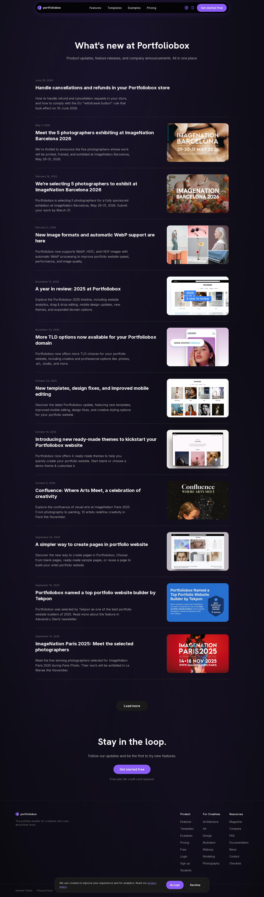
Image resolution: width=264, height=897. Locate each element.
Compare (235, 828)
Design (207, 835)
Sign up (185, 863)
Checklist (235, 863)
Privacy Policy (45, 890)
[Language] (186, 8)
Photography (211, 863)
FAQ (232, 835)
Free (183, 849)
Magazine (235, 821)
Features (95, 7)
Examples (134, 7)
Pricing (151, 7)
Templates (114, 7)
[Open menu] (193, 8)
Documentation (239, 842)
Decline (195, 885)
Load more (132, 706)
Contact (234, 856)
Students (186, 870)
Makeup (208, 849)
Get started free (132, 769)
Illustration (209, 842)
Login (183, 856)
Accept (175, 885)
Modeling (209, 856)
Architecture (210, 821)
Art (204, 828)
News (233, 849)
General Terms (23, 890)
